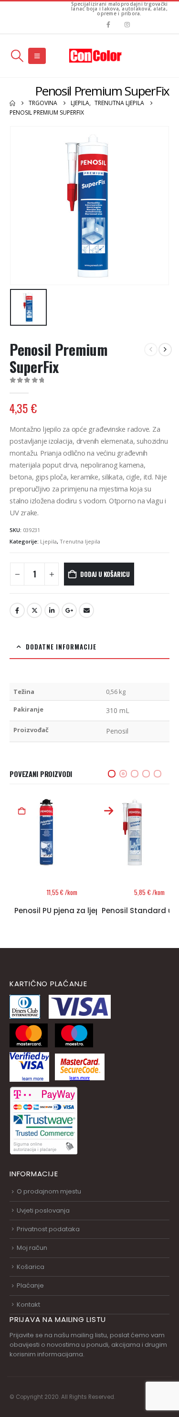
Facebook (17, 610)
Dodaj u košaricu (105, 574)
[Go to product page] (46, 832)
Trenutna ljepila (80, 541)
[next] (165, 349)
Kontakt (28, 1304)
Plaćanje (30, 1285)
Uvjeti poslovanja (43, 1210)
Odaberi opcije (22, 811)
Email (86, 610)
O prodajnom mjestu (49, 1191)
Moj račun (32, 1247)
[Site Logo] (95, 56)
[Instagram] (127, 25)
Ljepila (48, 541)
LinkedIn (52, 610)
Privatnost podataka (48, 1229)
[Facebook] (108, 25)
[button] (17, 56)
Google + (69, 610)
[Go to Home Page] (12, 103)
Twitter (34, 610)
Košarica (30, 1266)
